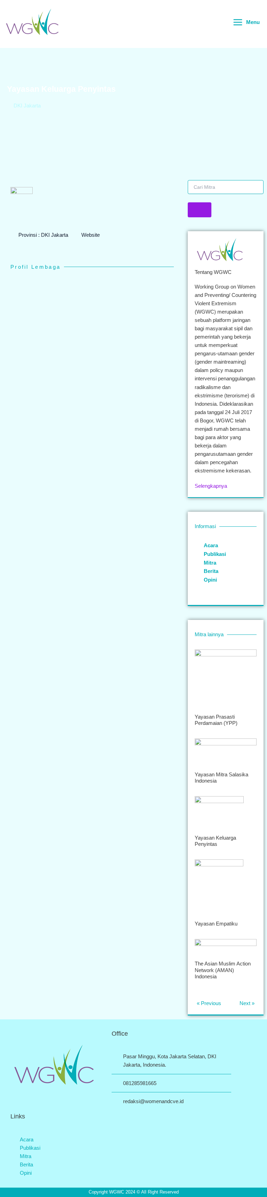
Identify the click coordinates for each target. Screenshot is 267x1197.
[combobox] (226, 187)
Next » (247, 1003)
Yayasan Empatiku (216, 924)
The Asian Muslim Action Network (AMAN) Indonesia (223, 970)
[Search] (199, 209)
